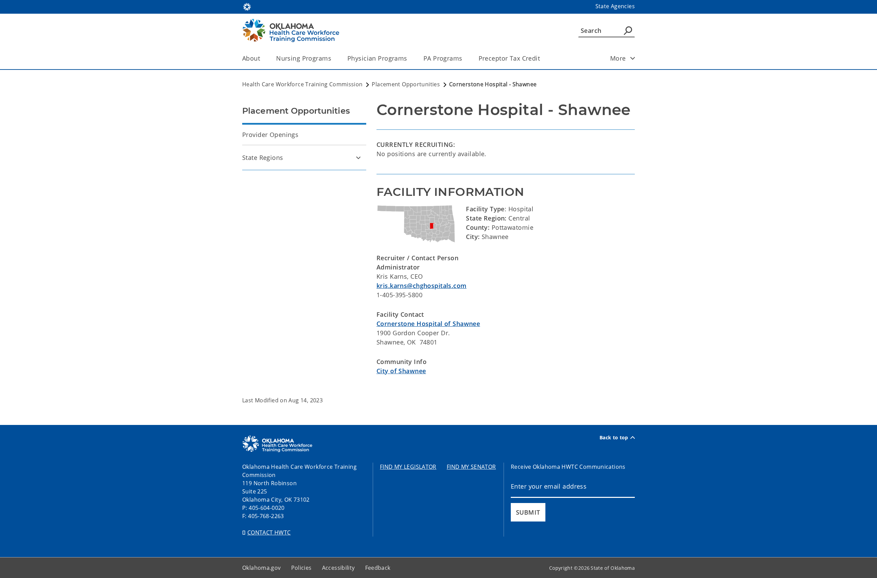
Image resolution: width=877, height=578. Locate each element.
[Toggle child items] (633, 58)
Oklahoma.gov (261, 567)
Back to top (614, 437)
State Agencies (615, 6)
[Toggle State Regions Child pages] (358, 157)
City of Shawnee (401, 371)
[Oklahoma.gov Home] (247, 6)
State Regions (262, 157)
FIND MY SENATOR (471, 466)
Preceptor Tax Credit (509, 58)
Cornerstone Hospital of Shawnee (428, 323)
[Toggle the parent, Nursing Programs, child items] (333, 58)
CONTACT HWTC (269, 532)
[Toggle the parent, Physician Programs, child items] (409, 58)
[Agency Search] (628, 30)
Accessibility (338, 567)
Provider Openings (270, 134)
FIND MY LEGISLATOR (408, 466)
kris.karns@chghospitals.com (421, 285)
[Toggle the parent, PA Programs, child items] (464, 58)
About (251, 58)
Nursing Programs (303, 58)
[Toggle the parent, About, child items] (262, 58)
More (618, 58)
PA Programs (442, 58)
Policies (301, 567)
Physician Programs (377, 58)
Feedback (378, 567)
